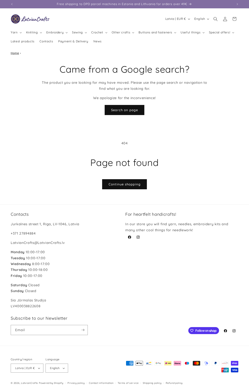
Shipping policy (152, 383)
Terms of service (128, 383)
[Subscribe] (83, 330)
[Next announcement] (237, 4)
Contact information (101, 383)
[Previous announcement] (12, 4)
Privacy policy (76, 383)
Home (15, 53)
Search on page (124, 110)
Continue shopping (124, 184)
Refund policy (174, 383)
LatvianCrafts (29, 383)
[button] (16, 32)
